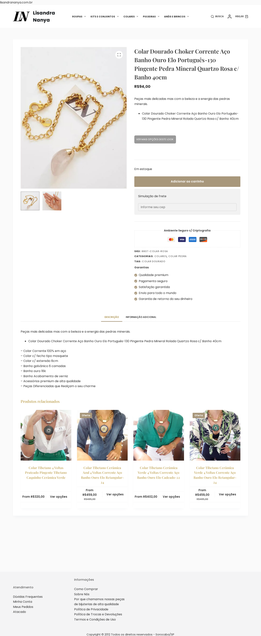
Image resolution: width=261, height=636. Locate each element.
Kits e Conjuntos (103, 16)
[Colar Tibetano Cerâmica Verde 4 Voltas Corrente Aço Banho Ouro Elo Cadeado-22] (158, 435)
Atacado (19, 612)
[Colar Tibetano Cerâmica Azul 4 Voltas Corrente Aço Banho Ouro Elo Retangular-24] (102, 435)
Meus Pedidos (23, 607)
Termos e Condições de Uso (95, 619)
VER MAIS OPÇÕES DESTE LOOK (155, 139)
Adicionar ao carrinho (187, 181)
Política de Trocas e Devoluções (98, 614)
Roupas (77, 16)
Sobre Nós (81, 594)
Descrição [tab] (112, 317)
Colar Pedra (177, 256)
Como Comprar (86, 589)
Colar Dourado (153, 261)
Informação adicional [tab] (141, 317)
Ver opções (58, 497)
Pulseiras (149, 16)
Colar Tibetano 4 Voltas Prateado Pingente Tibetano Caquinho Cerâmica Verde (46, 473)
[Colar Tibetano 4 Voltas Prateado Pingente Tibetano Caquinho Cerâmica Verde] (46, 435)
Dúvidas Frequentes (28, 596)
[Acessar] (230, 17)
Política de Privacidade (91, 609)
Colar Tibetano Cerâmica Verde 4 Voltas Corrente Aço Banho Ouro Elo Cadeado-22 (158, 473)
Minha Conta (22, 601)
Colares (129, 16)
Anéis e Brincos (174, 16)
